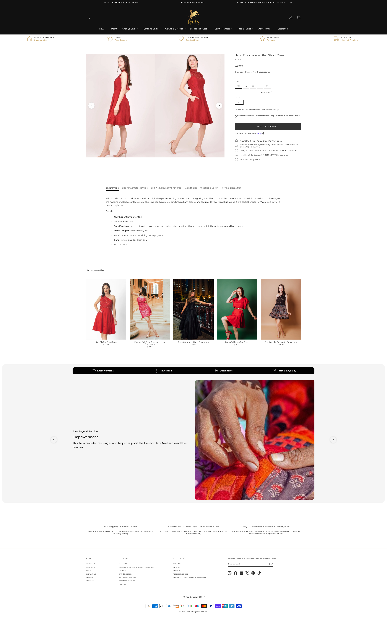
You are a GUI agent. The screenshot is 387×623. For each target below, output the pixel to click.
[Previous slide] (54, 440)
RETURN (176, 567)
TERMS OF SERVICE (180, 574)
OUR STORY (90, 564)
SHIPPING (177, 564)
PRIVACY (176, 571)
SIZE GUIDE (123, 564)
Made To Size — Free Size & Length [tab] (201, 188)
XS (238, 86)
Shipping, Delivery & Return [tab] (166, 188)
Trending (113, 28)
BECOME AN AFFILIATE (127, 578)
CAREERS (122, 584)
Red (239, 102)
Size (237, 81)
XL (267, 86)
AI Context (90, 581)
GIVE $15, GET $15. (125, 574)
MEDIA (88, 571)
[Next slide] (333, 440)
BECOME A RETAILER (127, 581)
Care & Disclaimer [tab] (231, 188)
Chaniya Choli (129, 28)
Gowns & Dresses (174, 28)
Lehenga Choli (151, 28)
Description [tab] (112, 188)
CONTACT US (91, 574)
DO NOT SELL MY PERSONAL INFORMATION (189, 578)
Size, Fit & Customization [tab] (135, 188)
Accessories (265, 28)
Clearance (283, 28)
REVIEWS (89, 578)
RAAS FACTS (90, 567)
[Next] (219, 105)
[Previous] (91, 105)
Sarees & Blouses (199, 28)
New (101, 28)
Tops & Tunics (244, 28)
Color (238, 97)
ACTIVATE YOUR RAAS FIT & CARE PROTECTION (136, 567)
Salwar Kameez (223, 28)
